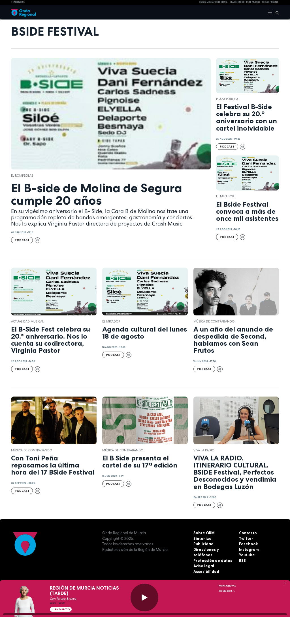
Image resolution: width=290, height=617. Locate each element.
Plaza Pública (227, 99)
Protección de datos (212, 560)
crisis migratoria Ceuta (213, 2)
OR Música (226, 591)
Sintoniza (202, 538)
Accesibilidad (206, 571)
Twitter (246, 538)
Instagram (249, 549)
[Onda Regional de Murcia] (23, 12)
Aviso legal (203, 566)
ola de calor (236, 2)
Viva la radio (203, 450)
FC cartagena (270, 2)
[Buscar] (276, 12)
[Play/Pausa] (144, 597)
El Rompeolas (22, 175)
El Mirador (225, 196)
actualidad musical (27, 321)
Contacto (248, 533)
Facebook (248, 544)
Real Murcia (253, 2)
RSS (242, 560)
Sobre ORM (204, 533)
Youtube (247, 555)
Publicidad (203, 544)
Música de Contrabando (213, 321)
